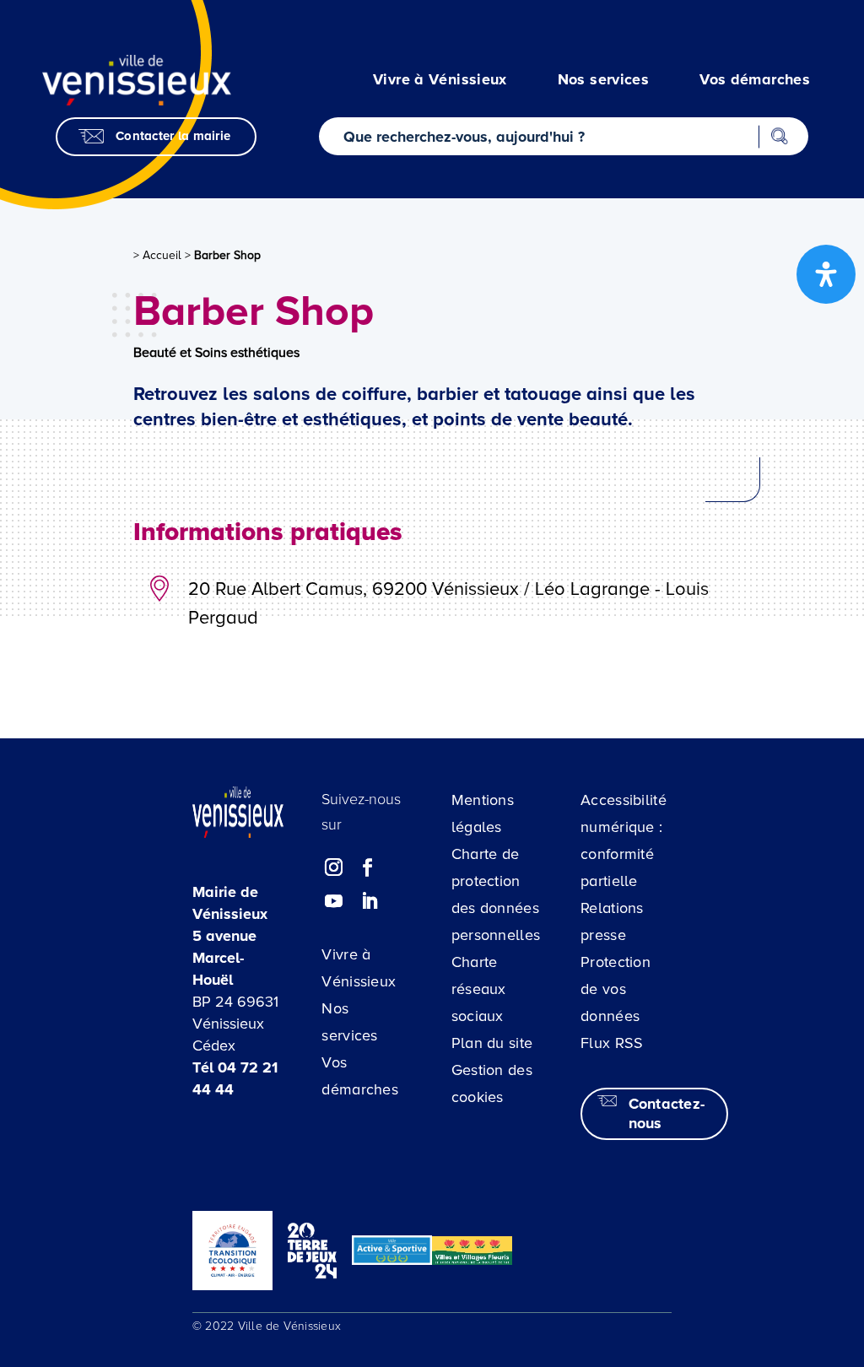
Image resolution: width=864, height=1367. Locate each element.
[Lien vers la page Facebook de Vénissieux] (368, 868)
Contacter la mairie (173, 135)
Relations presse (612, 921)
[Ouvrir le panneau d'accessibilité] (826, 274)
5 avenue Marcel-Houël (224, 958)
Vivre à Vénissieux (358, 968)
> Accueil (157, 255)
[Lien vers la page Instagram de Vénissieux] (334, 868)
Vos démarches (359, 1076)
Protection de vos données (615, 989)
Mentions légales (482, 813)
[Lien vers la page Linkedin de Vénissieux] (369, 902)
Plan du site (492, 1043)
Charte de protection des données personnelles (496, 894)
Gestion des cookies (491, 1083)
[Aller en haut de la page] (775, 1252)
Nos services (349, 1022)
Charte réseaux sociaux (478, 989)
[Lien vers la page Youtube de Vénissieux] (334, 902)
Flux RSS (611, 1043)
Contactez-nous (667, 1113)
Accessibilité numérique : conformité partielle (623, 840)
